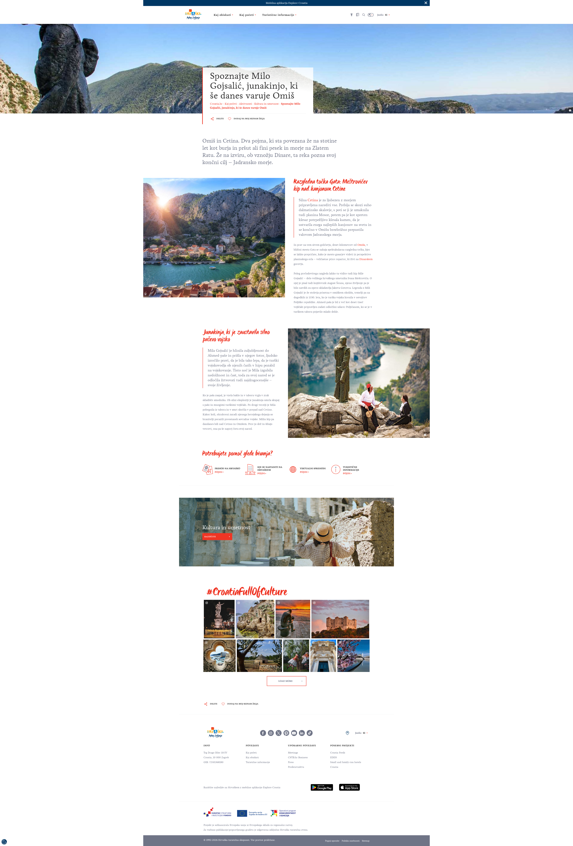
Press (291, 762)
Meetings (293, 752)
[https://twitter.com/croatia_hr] (279, 733)
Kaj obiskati (252, 757)
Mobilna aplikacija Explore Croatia (286, 3)
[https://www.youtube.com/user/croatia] (294, 733)
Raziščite (210, 537)
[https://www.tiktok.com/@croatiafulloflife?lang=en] (310, 733)
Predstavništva (296, 767)
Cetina (313, 200)
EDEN (333, 757)
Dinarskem (366, 259)
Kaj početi (251, 752)
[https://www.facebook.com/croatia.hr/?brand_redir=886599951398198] (263, 733)
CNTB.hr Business (298, 757)
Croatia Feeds (337, 752)
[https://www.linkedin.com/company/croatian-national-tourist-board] (302, 733)
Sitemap (365, 841)
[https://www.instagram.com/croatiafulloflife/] (271, 733)
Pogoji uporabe (332, 841)
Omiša (361, 244)
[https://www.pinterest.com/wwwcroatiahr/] (286, 733)
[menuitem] (322, 787)
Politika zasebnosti (350, 841)
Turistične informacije (258, 762)
